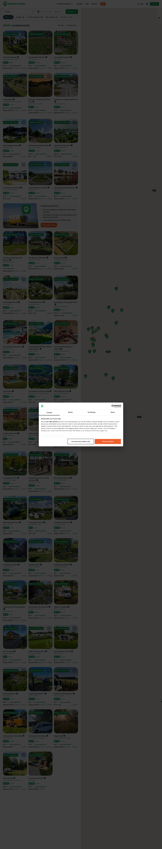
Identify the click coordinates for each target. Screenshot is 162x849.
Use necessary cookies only (80, 441)
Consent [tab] (49, 412)
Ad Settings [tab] (91, 412)
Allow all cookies (108, 441)
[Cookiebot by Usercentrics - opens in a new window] (113, 406)
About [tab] (113, 412)
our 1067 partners (52, 422)
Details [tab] (70, 412)
